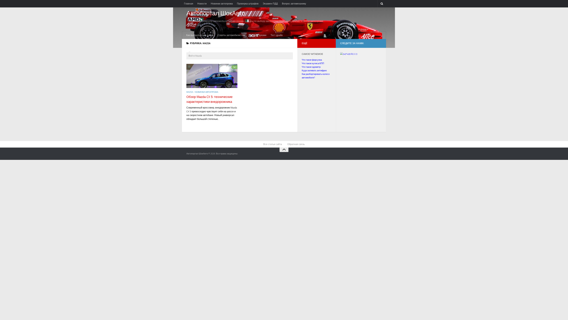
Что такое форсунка (312, 60)
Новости (202, 3)
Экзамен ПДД (270, 3)
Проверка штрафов (248, 3)
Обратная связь (296, 144)
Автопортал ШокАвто (215, 13)
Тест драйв (277, 35)
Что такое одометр (311, 67)
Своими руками (257, 35)
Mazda (189, 92)
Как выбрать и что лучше (199, 35)
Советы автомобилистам (231, 35)
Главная (188, 3)
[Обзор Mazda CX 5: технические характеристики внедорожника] (211, 76)
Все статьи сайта (272, 144)
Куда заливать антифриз (314, 70)
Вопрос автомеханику (294, 3)
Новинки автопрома (222, 3)
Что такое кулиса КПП (313, 63)
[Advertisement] (365, 99)
